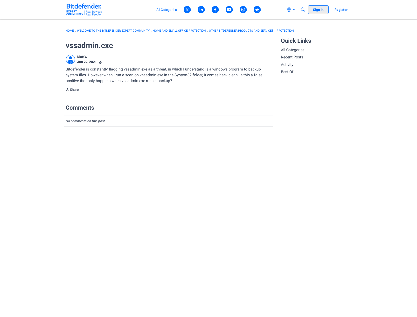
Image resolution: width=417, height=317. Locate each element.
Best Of (287, 72)
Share (72, 90)
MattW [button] (82, 57)
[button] (70, 59)
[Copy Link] (101, 61)
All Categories (292, 50)
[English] (84, 9)
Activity (287, 64)
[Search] (303, 9)
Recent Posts (292, 57)
